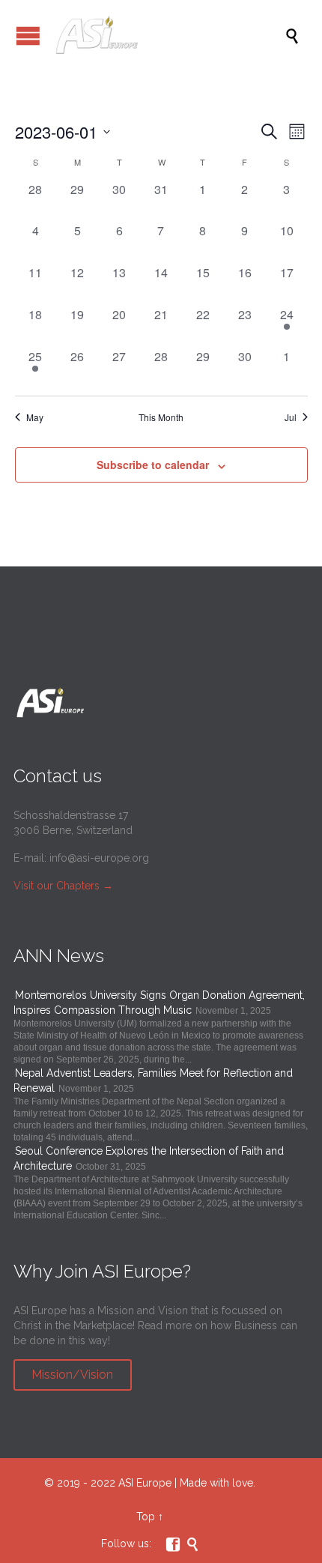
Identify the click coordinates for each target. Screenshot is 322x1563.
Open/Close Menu (28, 35)
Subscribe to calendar (153, 464)
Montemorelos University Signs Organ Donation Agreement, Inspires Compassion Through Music (159, 1002)
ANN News (58, 956)
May (34, 417)
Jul (291, 417)
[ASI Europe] (168, 35)
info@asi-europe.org (99, 858)
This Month (161, 417)
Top (145, 1517)
